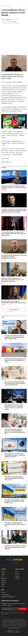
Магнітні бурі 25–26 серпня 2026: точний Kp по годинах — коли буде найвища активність (15, 455)
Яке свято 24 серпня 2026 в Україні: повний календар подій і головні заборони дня (15, 501)
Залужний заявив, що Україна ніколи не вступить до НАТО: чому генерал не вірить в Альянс (13, 187)
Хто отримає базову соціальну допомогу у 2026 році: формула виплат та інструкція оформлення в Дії (15, 431)
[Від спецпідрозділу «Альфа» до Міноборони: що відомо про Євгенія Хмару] (14, 292)
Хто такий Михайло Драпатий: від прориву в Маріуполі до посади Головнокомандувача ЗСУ (13, 257)
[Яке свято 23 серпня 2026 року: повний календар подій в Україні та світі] (14, 514)
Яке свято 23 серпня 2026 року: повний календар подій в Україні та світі (15, 524)
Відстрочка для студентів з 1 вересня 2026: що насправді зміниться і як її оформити (15, 547)
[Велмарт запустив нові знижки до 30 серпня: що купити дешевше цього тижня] (14, 350)
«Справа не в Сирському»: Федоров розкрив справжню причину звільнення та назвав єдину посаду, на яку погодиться (14, 210)
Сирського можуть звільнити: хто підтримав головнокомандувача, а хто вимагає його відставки (12, 280)
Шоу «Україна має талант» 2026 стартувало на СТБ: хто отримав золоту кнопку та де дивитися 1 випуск (14, 407)
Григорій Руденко (8, 19)
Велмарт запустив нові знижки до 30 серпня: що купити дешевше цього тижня (15, 360)
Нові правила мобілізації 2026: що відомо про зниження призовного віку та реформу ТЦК (14, 337)
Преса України (11, 621)
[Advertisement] (14, 38)
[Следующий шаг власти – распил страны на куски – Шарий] (14, 63)
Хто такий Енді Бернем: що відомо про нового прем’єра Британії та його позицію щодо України (13, 233)
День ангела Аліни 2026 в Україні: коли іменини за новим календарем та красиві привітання (15, 383)
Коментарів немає (6, 22)
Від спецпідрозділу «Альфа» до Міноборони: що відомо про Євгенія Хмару (13, 302)
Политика (14, 21)
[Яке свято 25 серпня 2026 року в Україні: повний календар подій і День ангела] (14, 468)
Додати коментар (14, 309)
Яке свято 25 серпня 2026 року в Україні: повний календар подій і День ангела (14, 478)
